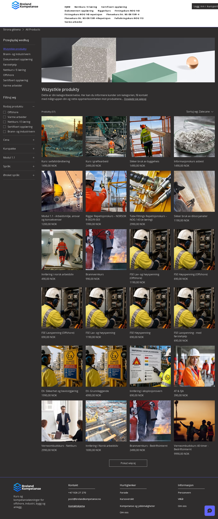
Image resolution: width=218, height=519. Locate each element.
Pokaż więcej (128, 463)
